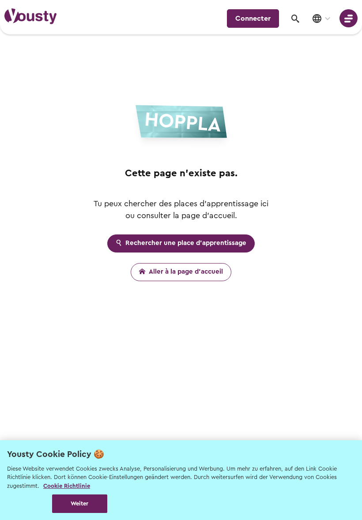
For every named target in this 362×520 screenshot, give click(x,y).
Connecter (253, 18)
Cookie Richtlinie (66, 486)
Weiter (80, 503)
